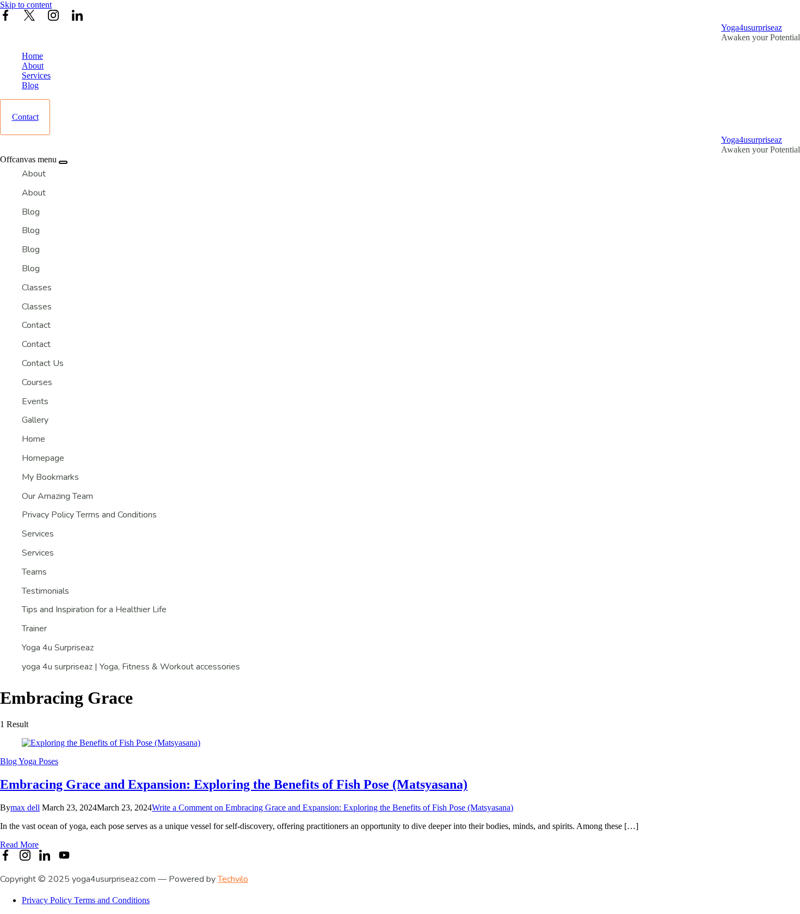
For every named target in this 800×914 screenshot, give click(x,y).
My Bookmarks (50, 477)
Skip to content (26, 4)
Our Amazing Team (57, 496)
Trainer (34, 629)
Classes (37, 288)
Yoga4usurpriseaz (751, 27)
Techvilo (233, 879)
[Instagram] (53, 16)
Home (32, 55)
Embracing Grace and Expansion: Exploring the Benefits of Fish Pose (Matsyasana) (233, 784)
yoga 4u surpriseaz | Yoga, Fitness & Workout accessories (131, 667)
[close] (63, 162)
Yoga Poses (38, 761)
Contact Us (43, 363)
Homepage (43, 458)
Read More (19, 844)
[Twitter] (29, 16)
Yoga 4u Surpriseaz (58, 648)
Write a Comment (332, 807)
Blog (30, 85)
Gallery (35, 420)
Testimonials (45, 591)
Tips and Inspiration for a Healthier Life (94, 610)
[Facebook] (5, 16)
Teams (34, 572)
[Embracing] (111, 742)
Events (35, 401)
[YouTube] (64, 856)
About (33, 65)
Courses (37, 382)
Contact (25, 116)
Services (36, 75)
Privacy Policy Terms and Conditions (89, 515)
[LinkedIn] (77, 16)
